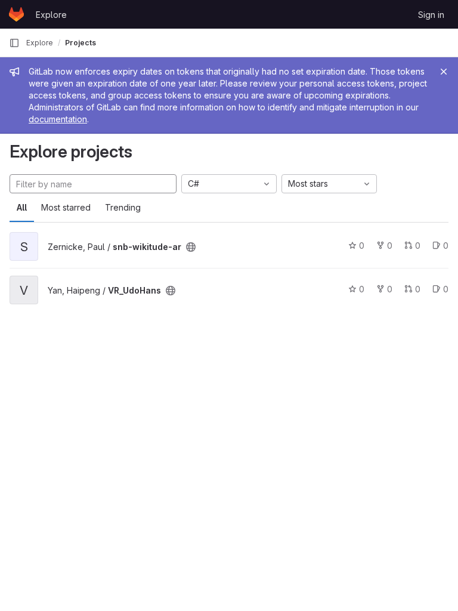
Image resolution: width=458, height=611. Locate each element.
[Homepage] (16, 14)
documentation (58, 119)
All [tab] (22, 207)
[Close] (444, 71)
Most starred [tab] (66, 207)
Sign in (431, 15)
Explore (51, 15)
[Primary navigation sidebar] (14, 43)
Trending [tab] (123, 207)
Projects (80, 42)
